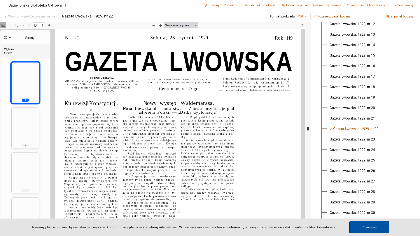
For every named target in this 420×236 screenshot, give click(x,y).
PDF (301, 16)
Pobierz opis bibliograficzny (366, 5)
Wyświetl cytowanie (326, 5)
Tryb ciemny (210, 5)
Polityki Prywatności (320, 227)
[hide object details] (308, 129)
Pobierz (229, 5)
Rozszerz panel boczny (333, 16)
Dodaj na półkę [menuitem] (297, 5)
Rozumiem (369, 227)
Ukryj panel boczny (399, 16)
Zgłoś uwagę (404, 5)
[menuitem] (352, 24)
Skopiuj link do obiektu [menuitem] (260, 5)
